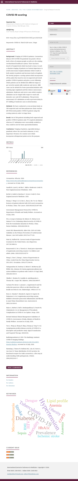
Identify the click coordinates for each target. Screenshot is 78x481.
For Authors (9, 383)
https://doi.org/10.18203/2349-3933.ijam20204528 (26, 38)
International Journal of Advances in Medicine (21, 2)
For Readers (9, 380)
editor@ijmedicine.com (31, 474)
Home (8, 9)
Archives (15, 9)
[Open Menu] (2, 2)
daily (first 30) (28, 165)
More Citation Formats (58, 58)
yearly (41, 165)
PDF (52, 23)
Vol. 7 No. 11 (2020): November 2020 (31, 9)
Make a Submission (14, 367)
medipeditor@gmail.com (15, 474)
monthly (35, 165)
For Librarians (10, 386)
